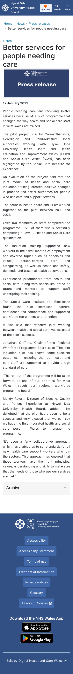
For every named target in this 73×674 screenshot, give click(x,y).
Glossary (36, 593)
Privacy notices (36, 582)
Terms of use (36, 561)
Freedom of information (36, 572)
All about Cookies (34, 603)
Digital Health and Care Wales (40, 661)
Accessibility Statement (36, 551)
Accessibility (36, 540)
